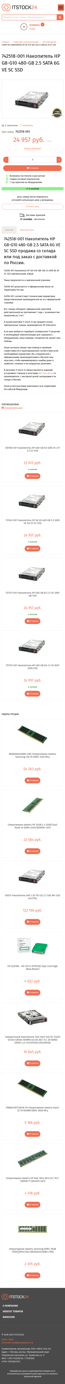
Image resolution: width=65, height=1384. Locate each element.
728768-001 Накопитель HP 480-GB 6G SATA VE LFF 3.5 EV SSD (32, 449)
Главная (5, 42)
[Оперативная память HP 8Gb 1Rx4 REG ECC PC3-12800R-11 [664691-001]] (32, 1158)
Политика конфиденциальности (17, 1342)
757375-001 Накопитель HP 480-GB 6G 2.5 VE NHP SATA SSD (32, 667)
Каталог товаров (13, 1311)
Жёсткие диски (45, 373)
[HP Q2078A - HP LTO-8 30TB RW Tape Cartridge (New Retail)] (32, 946)
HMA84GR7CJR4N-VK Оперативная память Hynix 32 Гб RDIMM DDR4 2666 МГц (32, 1109)
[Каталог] (61, 10)
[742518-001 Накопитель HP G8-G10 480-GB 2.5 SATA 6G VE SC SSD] (32, 99)
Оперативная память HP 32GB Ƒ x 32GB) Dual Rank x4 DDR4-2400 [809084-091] (32, 826)
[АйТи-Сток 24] (19, 7)
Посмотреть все (14, 407)
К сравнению (11, 125)
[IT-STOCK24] (15, 1298)
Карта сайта (7, 1339)
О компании (10, 1305)
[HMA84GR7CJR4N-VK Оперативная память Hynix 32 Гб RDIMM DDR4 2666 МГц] (32, 1088)
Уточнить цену (32, 206)
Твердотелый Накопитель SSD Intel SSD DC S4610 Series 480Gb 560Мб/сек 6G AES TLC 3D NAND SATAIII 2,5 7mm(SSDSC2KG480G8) (32, 1039)
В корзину (34, 168)
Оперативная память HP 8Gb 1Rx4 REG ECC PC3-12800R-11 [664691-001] (32, 1180)
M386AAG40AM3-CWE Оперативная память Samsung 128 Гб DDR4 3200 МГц (32, 755)
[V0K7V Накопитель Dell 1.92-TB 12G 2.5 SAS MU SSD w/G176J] (32, 876)
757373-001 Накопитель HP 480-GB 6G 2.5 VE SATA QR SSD (32, 594)
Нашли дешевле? (32, 148)
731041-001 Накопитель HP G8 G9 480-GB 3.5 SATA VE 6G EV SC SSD (33, 522)
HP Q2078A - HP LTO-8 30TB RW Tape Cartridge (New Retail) (32, 967)
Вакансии (9, 1317)
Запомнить (28, 125)
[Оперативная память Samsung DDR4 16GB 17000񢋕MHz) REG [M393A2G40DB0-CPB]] (32, 1229)
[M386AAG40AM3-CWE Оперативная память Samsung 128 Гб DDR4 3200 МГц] (32, 734)
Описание (9, 230)
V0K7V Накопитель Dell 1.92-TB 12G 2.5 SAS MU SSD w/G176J (32, 897)
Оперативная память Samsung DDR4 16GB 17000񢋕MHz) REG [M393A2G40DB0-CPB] (32, 1250)
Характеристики (26, 230)
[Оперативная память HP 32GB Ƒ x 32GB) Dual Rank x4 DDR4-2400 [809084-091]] (32, 805)
